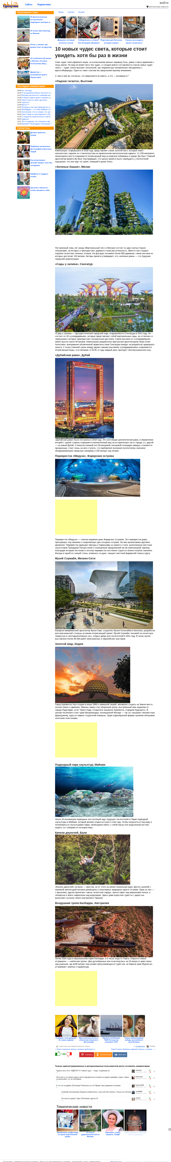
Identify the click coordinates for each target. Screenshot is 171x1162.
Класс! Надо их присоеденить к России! (38, 114)
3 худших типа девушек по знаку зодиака (66, 1039)
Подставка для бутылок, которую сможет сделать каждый (111, 43)
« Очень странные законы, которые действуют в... (75, 1049)
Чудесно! (25, 119)
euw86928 (139, 1091)
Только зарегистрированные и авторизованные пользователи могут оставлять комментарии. (102, 1066)
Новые (61, 12)
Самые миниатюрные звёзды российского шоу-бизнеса (134, 1040)
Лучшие (81, 12)
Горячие (71, 12)
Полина (152, 1046)
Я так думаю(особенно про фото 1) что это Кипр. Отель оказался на (50, 93)
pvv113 (138, 1098)
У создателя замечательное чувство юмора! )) (41, 117)
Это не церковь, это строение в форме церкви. (41, 121)
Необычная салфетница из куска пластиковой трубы (67, 1134)
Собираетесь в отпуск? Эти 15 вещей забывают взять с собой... (89, 43)
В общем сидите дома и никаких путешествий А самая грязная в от (49, 98)
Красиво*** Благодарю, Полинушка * (36, 124)
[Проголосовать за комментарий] (150, 1072)
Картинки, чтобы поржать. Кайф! (112, 1133)
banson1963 (140, 1085)
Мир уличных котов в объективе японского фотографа (88, 1040)
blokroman (139, 1076)
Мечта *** (25, 105)
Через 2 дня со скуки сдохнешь (34, 100)
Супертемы (23, 128)
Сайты (28, 4)
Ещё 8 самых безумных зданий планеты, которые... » (133, 1049)
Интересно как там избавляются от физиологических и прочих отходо (50, 107)
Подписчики (44, 4)
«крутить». (26, 102)
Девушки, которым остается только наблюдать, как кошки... (66, 43)
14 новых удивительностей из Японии (90, 1134)
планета (87, 1046)
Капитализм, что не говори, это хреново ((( (39, 112)
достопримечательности (76, 1046)
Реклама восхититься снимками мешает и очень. (42, 95)
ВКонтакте (122, 1055)
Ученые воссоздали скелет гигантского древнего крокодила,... (134, 43)
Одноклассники (105, 1055)
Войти (164, 3)
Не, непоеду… (27, 90)
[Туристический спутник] (11, 8)
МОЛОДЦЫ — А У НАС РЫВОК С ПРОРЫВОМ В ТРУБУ (44, 109)
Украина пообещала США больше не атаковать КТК (111, 1040)
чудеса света (63, 1046)
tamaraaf (138, 1070)
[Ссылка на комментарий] (57, 1072)
